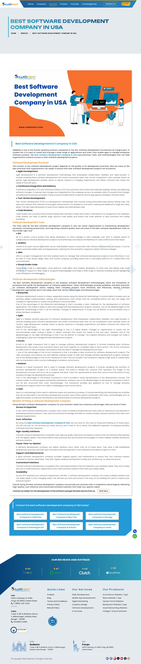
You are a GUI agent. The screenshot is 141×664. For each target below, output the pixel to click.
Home (30, 4)
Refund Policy (53, 608)
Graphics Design (79, 604)
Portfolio (75, 4)
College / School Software (115, 611)
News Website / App (112, 598)
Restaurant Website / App (115, 604)
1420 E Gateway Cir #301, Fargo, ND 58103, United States (24, 599)
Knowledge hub (89, 4)
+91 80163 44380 (20, 622)
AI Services (77, 611)
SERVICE (24, 33)
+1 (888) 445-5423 (21, 603)
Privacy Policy (53, 604)
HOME (13, 33)
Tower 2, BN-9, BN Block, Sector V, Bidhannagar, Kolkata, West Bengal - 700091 (24, 616)
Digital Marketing (80, 601)
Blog (49, 598)
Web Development (81, 594)
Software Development (83, 608)
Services (53, 4)
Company (41, 4)
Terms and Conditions (57, 601)
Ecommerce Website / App (115, 594)
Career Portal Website (113, 601)
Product (64, 4)
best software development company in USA (49, 423)
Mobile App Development (84, 598)
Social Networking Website (115, 608)
